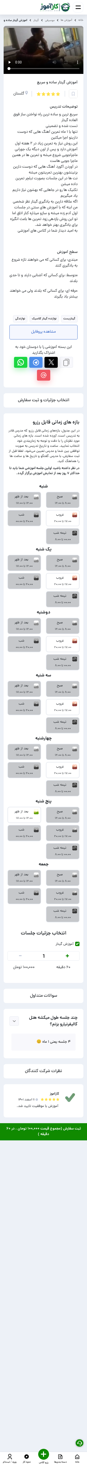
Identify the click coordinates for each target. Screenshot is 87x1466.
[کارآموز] (55, 7)
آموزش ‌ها (66, 20)
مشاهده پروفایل (43, 332)
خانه (80, 20)
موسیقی (50, 20)
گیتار (36, 20)
